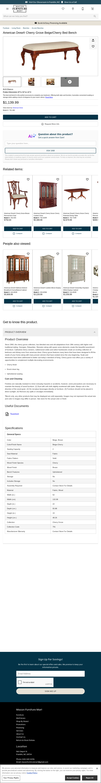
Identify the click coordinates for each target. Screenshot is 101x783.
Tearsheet (14, 414)
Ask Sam (50, 151)
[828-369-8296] (83, 9)
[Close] (97, 768)
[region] (50, 773)
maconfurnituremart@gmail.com (35, 762)
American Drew (18, 108)
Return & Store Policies (25, 740)
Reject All (89, 778)
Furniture (6, 28)
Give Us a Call (70, 2)
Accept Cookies (73, 778)
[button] (7, 9)
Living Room (16, 28)
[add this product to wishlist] (93, 46)
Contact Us (20, 737)
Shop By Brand (22, 721)
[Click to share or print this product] (93, 40)
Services (19, 731)
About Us (20, 734)
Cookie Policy (32, 773)
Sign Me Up (50, 691)
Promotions (20, 724)
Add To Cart (50, 117)
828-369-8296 (28, 759)
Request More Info (52, 124)
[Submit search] (95, 16)
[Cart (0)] (93, 9)
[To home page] (19, 8)
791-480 (12, 110)
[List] (63, 9)
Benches (26, 28)
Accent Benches (38, 28)
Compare (19, 233)
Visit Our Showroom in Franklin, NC (44, 2)
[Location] (73, 9)
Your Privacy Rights (11, 778)
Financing (20, 727)
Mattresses (20, 718)
